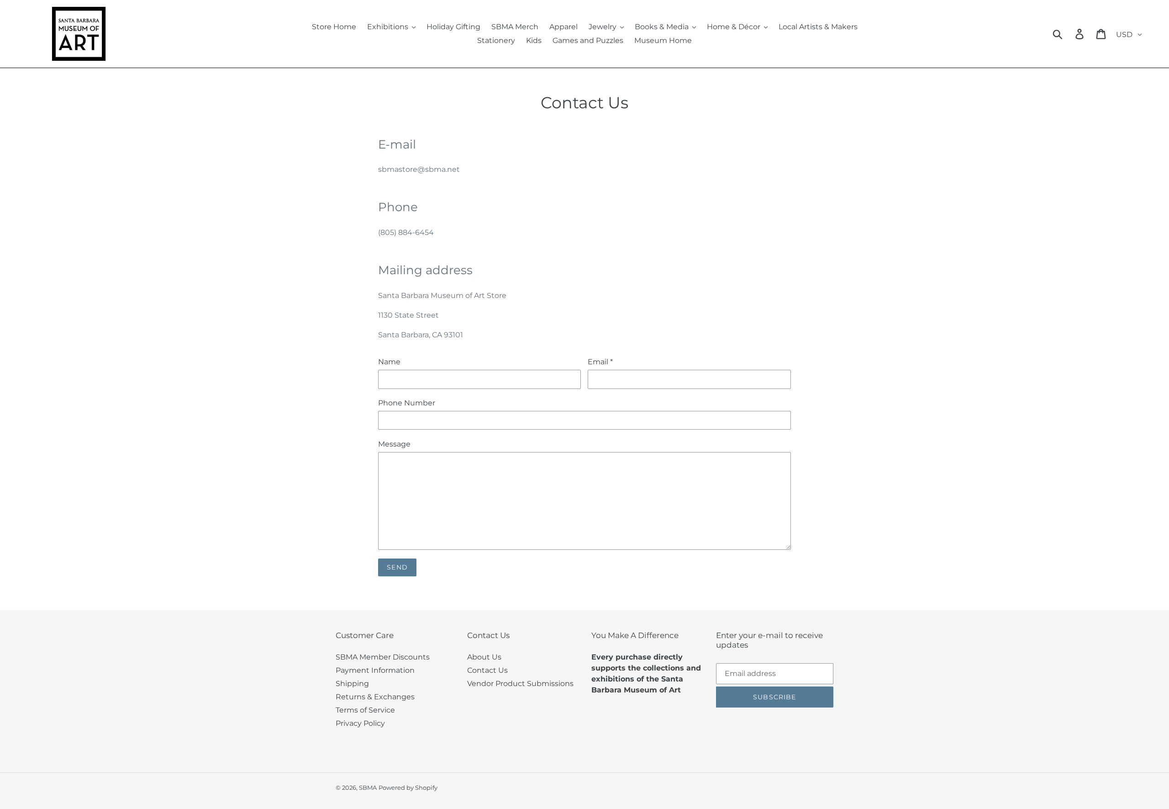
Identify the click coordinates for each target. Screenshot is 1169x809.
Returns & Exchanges (375, 696)
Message (394, 444)
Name (389, 361)
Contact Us (487, 670)
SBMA (368, 787)
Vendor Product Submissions (520, 683)
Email (600, 361)
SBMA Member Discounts (383, 657)
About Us (484, 657)
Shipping (352, 683)
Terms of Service (365, 710)
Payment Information (375, 670)
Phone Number (406, 403)
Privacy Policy (360, 723)
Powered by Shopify (408, 787)
